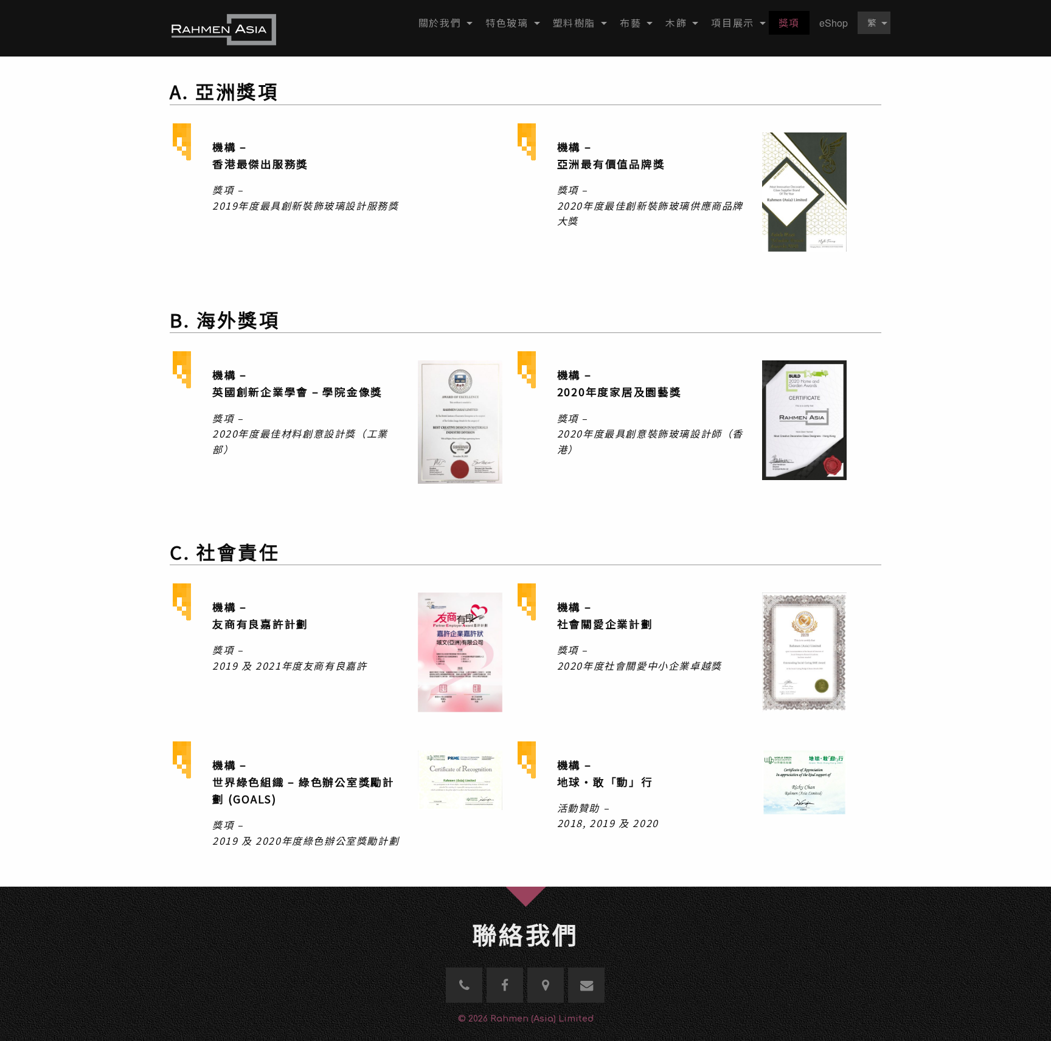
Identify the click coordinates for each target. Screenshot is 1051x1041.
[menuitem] (442, 23)
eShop (833, 23)
